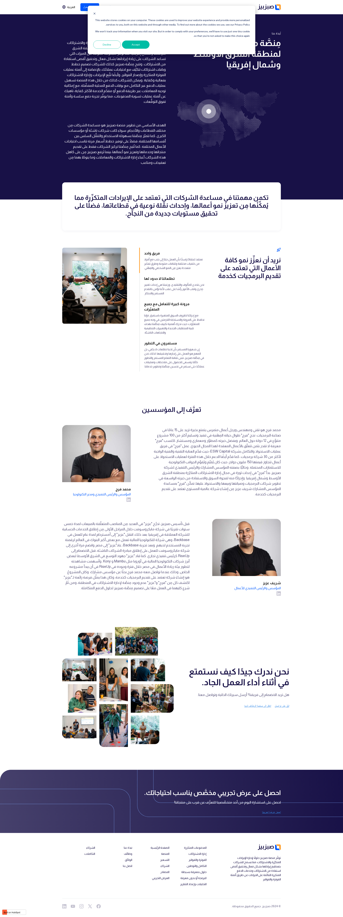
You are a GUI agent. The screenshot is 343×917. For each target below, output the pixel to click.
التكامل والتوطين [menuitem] (197, 865)
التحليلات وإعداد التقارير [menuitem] (193, 884)
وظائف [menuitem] (128, 853)
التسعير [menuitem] (164, 859)
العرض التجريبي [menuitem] (160, 878)
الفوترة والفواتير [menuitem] (198, 859)
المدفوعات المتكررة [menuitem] (195, 847)
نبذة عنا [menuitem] (128, 847)
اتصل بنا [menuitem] (127, 865)
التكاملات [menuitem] (89, 853)
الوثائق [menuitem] (128, 859)
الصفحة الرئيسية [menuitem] (160, 847)
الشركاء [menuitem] (165, 865)
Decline (107, 44)
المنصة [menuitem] (165, 853)
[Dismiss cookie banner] (94, 13)
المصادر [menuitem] (164, 871)
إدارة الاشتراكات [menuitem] (197, 853)
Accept (136, 44)
